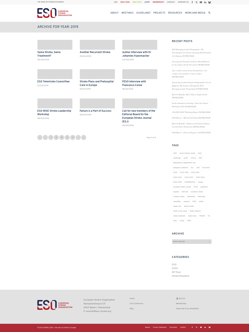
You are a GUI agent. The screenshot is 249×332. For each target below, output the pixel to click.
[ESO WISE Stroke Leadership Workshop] (54, 103)
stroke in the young (180, 211)
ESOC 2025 (177, 182)
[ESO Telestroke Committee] (54, 74)
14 (67, 137)
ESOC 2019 (195, 172)
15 (72, 137)
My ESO (181, 298)
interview (185, 192)
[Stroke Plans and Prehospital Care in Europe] (97, 74)
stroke (201, 201)
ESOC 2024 (200, 177)
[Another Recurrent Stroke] (97, 45)
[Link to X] (196, 2)
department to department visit (184, 163)
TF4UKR (202, 216)
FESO (196, 187)
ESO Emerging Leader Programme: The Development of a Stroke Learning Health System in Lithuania (191, 52)
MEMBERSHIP (158, 2)
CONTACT (171, 2)
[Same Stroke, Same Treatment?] (54, 45)
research (186, 201)
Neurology (201, 196)
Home (132, 298)
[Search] (209, 13)
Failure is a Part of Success (95, 111)
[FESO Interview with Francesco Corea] (139, 74)
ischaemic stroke (197, 192)
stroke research (195, 211)
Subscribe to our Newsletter (187, 309)
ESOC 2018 (184, 172)
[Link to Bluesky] (209, 2)
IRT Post (176, 272)
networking (191, 196)
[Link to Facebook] (192, 2)
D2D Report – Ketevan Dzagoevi (185, 132)
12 (56, 137)
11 (50, 137)
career (185, 158)
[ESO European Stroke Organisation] (55, 13)
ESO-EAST (206, 168)
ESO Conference (136, 304)
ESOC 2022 (177, 177)
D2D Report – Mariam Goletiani (185, 117)
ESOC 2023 (189, 177)
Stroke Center (189, 206)
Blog (131, 309)
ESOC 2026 (125, 2)
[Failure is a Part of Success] (97, 103)
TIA (209, 216)
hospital (176, 192)
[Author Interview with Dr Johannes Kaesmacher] (139, 45)
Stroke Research (180, 276)
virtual (182, 221)
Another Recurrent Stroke (95, 52)
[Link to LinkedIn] (205, 2)
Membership (181, 304)
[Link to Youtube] (201, 2)
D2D (200, 158)
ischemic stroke (178, 196)
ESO (115, 2)
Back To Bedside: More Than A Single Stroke (189, 94)
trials (175, 221)
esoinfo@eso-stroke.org (98, 311)
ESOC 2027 (137, 2)
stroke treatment (179, 216)
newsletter (177, 201)
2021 (175, 153)
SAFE (194, 201)
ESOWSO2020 (190, 182)
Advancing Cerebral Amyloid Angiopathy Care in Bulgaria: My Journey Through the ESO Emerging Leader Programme (191, 85)
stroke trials (192, 216)
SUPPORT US (183, 2)
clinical (193, 158)
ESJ (192, 168)
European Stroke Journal (182, 187)
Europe (200, 182)
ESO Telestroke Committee (53, 81)
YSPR (189, 221)
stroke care (177, 206)
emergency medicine (180, 168)
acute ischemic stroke (187, 153)
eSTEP (147, 2)
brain (200, 153)
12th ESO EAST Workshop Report (185, 112)
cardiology (177, 158)
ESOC (175, 172)
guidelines (204, 187)
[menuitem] (116, 2)
